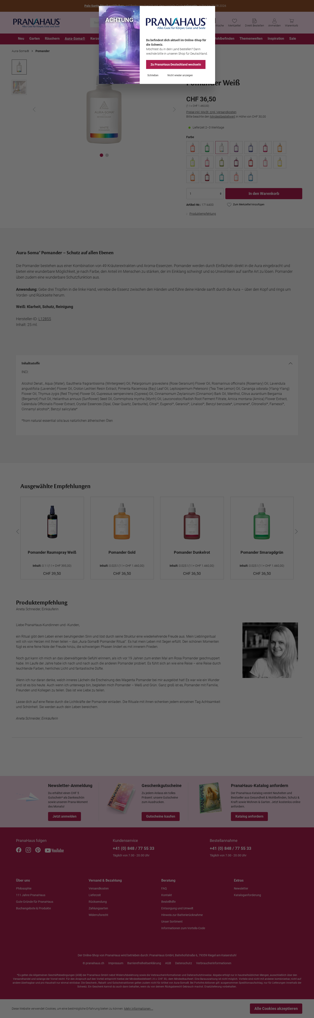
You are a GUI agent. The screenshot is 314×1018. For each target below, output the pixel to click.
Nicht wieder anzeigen (180, 75)
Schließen (152, 75)
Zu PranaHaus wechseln (176, 64)
